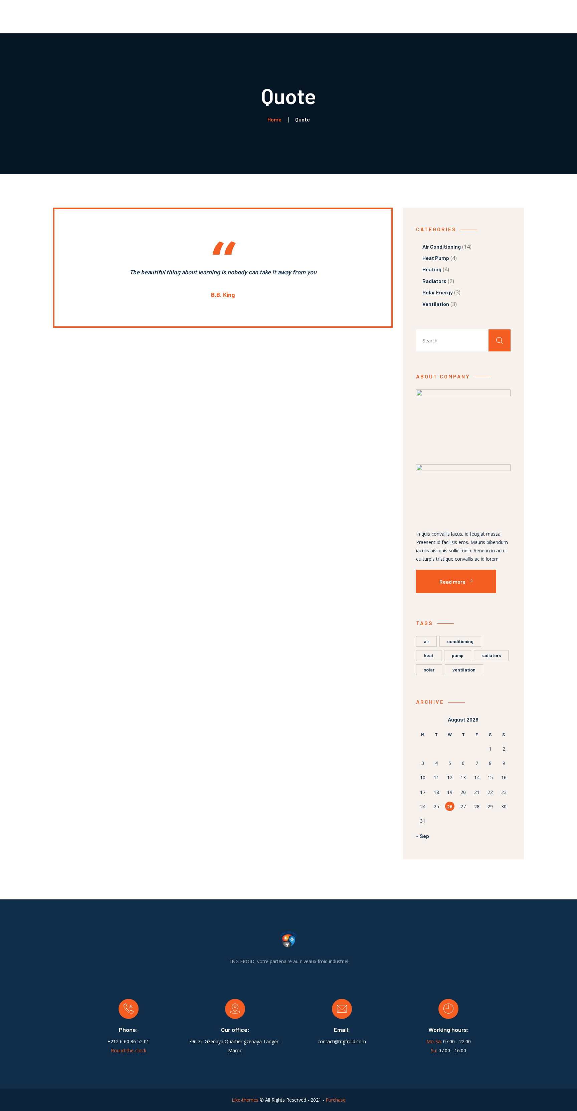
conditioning (460, 641)
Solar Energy (437, 292)
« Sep (422, 836)
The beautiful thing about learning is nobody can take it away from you (223, 272)
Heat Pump (435, 258)
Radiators (434, 281)
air (426, 641)
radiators (491, 655)
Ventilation (435, 304)
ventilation (463, 669)
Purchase (336, 1100)
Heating (431, 269)
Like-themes (245, 1100)
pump (457, 655)
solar (429, 669)
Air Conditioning (441, 246)
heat (429, 655)
